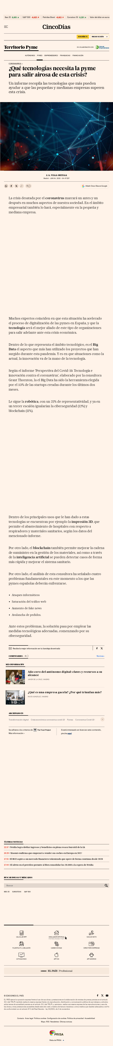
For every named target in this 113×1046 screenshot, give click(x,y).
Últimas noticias (13, 842)
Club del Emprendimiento (101, 47)
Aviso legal (29, 1018)
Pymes (39, 55)
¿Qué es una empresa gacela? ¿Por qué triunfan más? (65, 692)
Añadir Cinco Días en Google (96, 186)
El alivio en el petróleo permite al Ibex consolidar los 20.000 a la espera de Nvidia (51, 865)
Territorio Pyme (21, 47)
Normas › (100, 656)
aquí (70, 733)
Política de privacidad (75, 1018)
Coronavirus (15, 64)
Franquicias (65, 55)
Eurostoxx (16, 892)
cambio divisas (56, 948)
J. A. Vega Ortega (56, 175)
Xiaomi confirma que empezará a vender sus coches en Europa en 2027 (46, 853)
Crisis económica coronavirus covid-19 (48, 720)
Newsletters (54, 1022)
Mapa (43, 1022)
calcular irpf (21, 937)
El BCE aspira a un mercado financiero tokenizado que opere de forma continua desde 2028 (56, 859)
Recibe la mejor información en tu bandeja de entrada (36, 648)
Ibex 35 (8, 17)
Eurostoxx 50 (72, 17)
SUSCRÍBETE (83, 37)
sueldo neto (92, 937)
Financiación (78, 55)
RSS (47, 1022)
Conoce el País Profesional (56, 971)
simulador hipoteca (56, 937)
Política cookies (40, 1018)
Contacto (20, 1018)
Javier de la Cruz (35, 679)
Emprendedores (51, 55)
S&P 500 (26, 17)
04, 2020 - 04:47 (59, 178)
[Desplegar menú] (6, 27)
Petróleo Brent (49, 17)
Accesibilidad (90, 1018)
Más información (16, 733)
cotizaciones (21, 959)
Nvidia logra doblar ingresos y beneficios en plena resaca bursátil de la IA (47, 847)
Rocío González (34, 697)
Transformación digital (19, 720)
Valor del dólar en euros (99, 17)
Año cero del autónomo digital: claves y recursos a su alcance (65, 674)
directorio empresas (92, 948)
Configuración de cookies (56, 1018)
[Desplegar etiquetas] (102, 719)
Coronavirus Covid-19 (84, 720)
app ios (56, 959)
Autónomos (30, 55)
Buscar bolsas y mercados (18, 877)
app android (91, 959)
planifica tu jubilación (21, 948)
